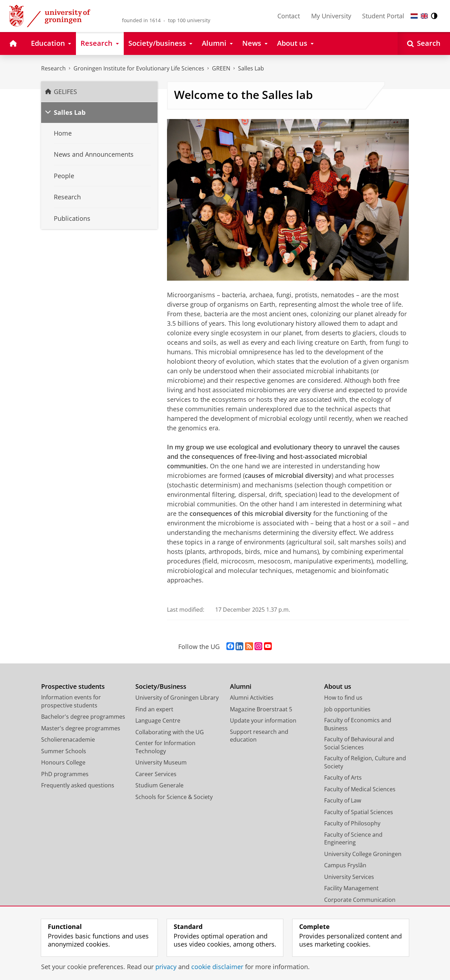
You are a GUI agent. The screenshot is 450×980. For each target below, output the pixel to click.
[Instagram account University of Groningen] (258, 646)
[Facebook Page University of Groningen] (230, 646)
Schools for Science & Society (174, 797)
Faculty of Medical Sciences (360, 789)
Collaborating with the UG (169, 732)
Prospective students (73, 686)
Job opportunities (347, 709)
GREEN (221, 68)
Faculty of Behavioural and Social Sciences (359, 743)
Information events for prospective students (71, 701)
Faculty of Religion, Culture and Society (365, 762)
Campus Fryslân (345, 865)
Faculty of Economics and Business (357, 724)
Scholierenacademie (68, 739)
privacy (165, 967)
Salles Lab (251, 68)
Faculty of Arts (343, 777)
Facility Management (351, 888)
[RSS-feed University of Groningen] (249, 646)
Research (53, 68)
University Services (349, 877)
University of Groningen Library (177, 697)
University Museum (161, 762)
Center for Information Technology (165, 747)
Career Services (155, 774)
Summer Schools (63, 751)
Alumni (240, 686)
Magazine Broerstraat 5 (261, 709)
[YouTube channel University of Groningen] (268, 646)
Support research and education (259, 736)
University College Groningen (362, 854)
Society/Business (160, 686)
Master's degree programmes (80, 728)
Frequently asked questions (77, 785)
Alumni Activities (252, 697)
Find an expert (154, 709)
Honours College (63, 762)
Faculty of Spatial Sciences (358, 812)
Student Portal (383, 16)
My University (331, 16)
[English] (424, 16)
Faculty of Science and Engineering (353, 839)
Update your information (263, 720)
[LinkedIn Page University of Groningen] (239, 646)
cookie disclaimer (217, 967)
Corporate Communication (360, 900)
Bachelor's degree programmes (83, 716)
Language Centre (157, 720)
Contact (288, 16)
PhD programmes (65, 774)
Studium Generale (159, 785)
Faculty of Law (342, 800)
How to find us (343, 697)
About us (337, 686)
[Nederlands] (414, 16)
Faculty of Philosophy (352, 823)
